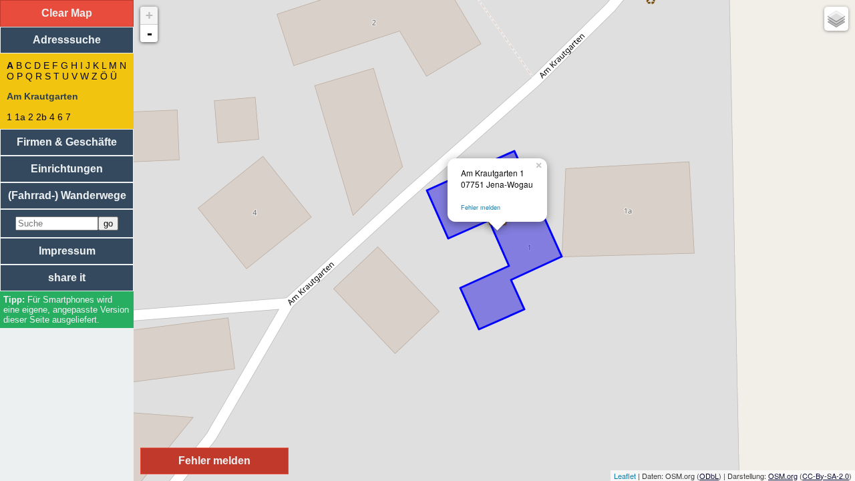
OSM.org (783, 475)
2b (41, 117)
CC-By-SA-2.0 (825, 475)
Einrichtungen (67, 168)
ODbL (709, 475)
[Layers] (836, 19)
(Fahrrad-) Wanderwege (67, 195)
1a (20, 117)
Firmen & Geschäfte (67, 142)
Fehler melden (480, 207)
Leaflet (625, 475)
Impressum (67, 251)
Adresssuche (67, 39)
